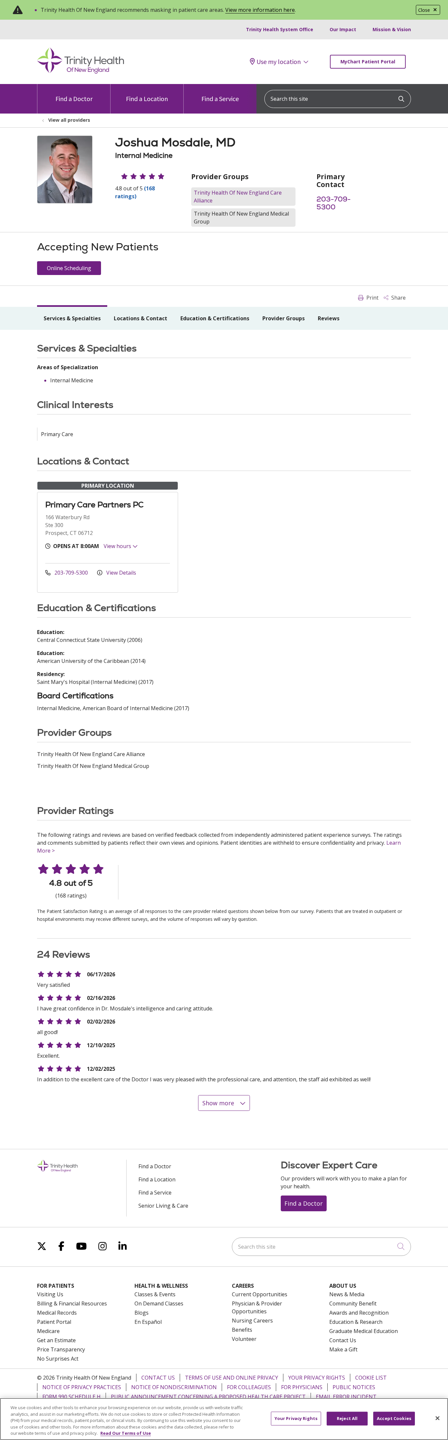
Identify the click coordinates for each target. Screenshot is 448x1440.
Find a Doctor (73, 99)
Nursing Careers (252, 1320)
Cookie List (371, 1377)
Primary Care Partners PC (94, 504)
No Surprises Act (57, 1358)
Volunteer (244, 1339)
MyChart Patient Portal (367, 61)
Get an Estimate (56, 1340)
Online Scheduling (69, 268)
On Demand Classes (158, 1303)
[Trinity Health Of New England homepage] (80, 71)
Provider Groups (283, 318)
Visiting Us (50, 1294)
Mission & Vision (392, 29)
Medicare (48, 1331)
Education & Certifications (214, 318)
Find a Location (147, 99)
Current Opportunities (259, 1294)
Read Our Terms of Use (125, 1433)
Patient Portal (54, 1321)
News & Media (346, 1294)
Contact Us (342, 1340)
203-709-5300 (333, 203)
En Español (148, 1321)
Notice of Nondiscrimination (174, 1387)
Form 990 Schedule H (71, 1396)
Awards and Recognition (359, 1312)
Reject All (347, 1418)
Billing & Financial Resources (72, 1303)
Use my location (278, 61)
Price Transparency (61, 1349)
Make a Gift (343, 1349)
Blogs (141, 1312)
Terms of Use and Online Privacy (231, 1377)
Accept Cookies (394, 1418)
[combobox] (337, 99)
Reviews (328, 318)
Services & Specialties (72, 318)
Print (371, 297)
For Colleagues (249, 1387)
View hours (118, 546)
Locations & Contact (140, 318)
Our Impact (343, 29)
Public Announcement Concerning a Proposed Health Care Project (208, 1396)
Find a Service (220, 99)
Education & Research (355, 1321)
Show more (219, 1103)
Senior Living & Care (163, 1205)
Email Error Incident (346, 1396)
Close (424, 10)
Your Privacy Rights (316, 1377)
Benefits (242, 1329)
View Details (120, 572)
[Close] (437, 1418)
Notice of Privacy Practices (81, 1387)
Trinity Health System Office (279, 29)
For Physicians (301, 1387)
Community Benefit (353, 1303)
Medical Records (57, 1312)
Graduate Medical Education (363, 1331)
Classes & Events (154, 1294)
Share (398, 297)
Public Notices (354, 1387)
